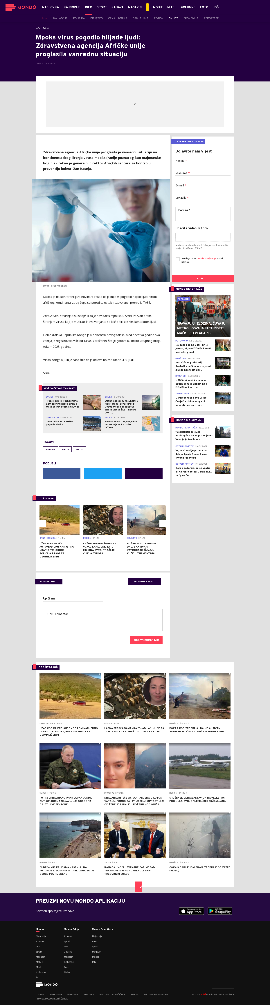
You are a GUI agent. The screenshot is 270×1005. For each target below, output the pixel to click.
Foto (38, 977)
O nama (40, 994)
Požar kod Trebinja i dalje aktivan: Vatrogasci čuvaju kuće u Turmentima (142, 548)
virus (65, 449)
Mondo (40, 929)
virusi (79, 449)
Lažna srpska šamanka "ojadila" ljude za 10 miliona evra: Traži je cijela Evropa (99, 548)
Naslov (181, 161)
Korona (40, 941)
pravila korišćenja (207, 258)
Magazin (40, 957)
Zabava (68, 951)
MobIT (39, 962)
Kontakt (89, 994)
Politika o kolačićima (112, 994)
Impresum (72, 994)
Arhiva (134, 994)
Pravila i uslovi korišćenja (52, 998)
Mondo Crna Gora (102, 929)
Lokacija (182, 198)
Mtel (38, 967)
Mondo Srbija (72, 929)
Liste (67, 972)
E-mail (180, 185)
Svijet (46, 28)
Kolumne (41, 972)
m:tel (203, 994)
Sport (39, 951)
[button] (42, 523)
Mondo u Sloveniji (189, 420)
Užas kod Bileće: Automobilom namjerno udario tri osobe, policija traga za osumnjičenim (56, 550)
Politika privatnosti (156, 994)
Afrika (50, 449)
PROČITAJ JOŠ (48, 667)
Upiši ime (49, 599)
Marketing (56, 994)
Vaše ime (182, 173)
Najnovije (41, 936)
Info (38, 28)
